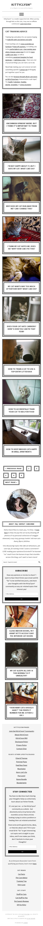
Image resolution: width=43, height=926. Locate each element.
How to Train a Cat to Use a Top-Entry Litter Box (21, 370)
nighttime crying (19, 60)
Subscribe (30, 524)
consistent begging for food (23, 57)
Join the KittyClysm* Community (21, 731)
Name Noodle (21, 779)
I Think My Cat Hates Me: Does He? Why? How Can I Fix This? (21, 247)
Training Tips (22, 881)
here (34, 864)
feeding (23, 82)
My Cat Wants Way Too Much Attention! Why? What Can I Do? (21, 287)
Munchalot (21, 769)
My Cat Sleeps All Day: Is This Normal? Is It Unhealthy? (21, 673)
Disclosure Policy (21, 742)
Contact (22, 524)
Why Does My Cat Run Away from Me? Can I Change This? (21, 207)
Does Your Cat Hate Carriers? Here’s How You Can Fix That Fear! (21, 329)
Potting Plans (21, 762)
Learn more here (25, 24)
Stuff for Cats (21, 894)
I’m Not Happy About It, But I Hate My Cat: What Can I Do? (21, 167)
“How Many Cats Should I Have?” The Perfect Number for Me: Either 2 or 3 (21, 711)
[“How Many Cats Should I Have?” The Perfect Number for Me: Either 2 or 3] (21, 694)
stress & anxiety (25, 85)
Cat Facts (21, 874)
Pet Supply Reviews (21, 901)
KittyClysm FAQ (21, 738)
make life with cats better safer (19, 40)
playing (7, 85)
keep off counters (19, 47)
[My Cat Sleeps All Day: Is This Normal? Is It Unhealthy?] (21, 655)
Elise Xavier (31, 918)
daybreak (8, 60)
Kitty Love (21, 885)
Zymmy (25, 923)
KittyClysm (26, 914)
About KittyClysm (21, 735)
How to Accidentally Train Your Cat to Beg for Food (21, 410)
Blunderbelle (21, 783)
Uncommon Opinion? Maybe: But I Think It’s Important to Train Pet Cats (21, 126)
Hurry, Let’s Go (21, 772)
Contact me (24, 70)
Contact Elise (21, 749)
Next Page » (10, 483)
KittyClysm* (21, 4)
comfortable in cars (16, 49)
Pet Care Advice (21, 878)
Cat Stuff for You (22, 898)
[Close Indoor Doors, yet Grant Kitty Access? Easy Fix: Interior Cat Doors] (21, 617)
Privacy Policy (21, 745)
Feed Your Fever (21, 765)
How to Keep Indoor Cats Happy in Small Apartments (21, 450)
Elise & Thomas (21, 758)
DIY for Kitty (21, 905)
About (11, 524)
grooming (14, 85)
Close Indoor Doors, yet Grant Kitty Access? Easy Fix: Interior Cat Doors (21, 633)
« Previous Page (12, 469)
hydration (16, 82)
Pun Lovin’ (21, 776)
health (10, 82)
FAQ (16, 524)
